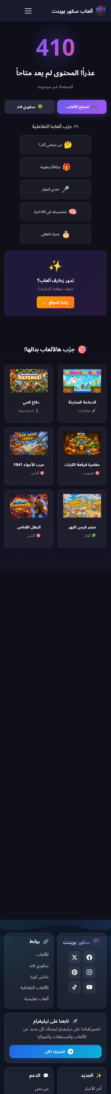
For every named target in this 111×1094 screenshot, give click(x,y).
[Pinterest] (75, 972)
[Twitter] (75, 957)
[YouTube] (89, 987)
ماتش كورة (39, 976)
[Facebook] (89, 957)
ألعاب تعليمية (36, 998)
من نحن (42, 1088)
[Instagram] (89, 972)
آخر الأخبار (93, 1088)
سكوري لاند (39, 965)
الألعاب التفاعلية (34, 987)
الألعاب (42, 954)
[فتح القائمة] (28, 11)
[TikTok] (75, 987)
